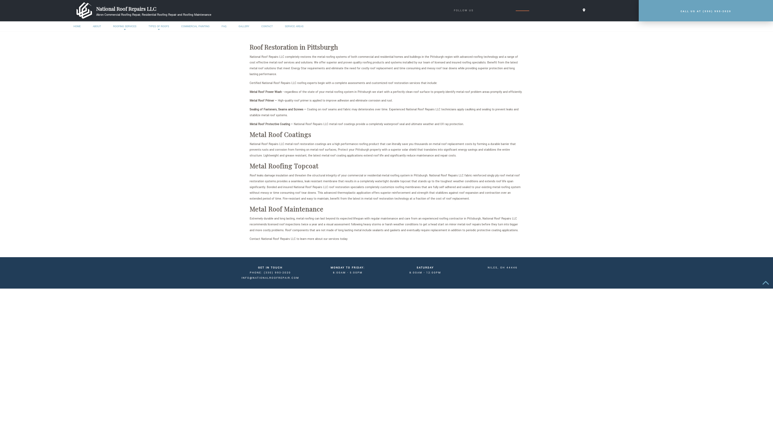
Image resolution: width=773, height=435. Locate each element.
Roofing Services (124, 26)
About (97, 26)
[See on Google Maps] (584, 10)
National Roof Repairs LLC (126, 8)
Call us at (706, 11)
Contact (267, 26)
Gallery (244, 26)
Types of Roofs (159, 26)
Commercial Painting (195, 26)
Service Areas (294, 26)
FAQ (224, 26)
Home (77, 26)
